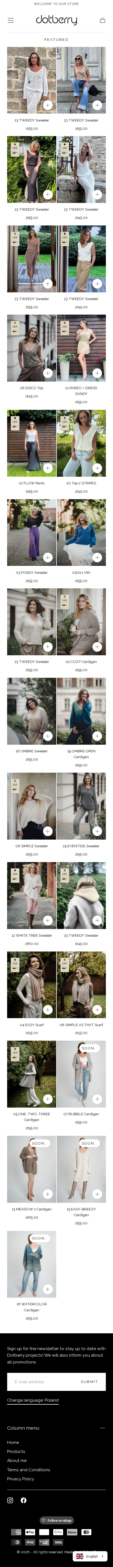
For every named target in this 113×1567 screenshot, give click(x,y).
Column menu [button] (23, 1428)
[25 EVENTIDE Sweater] (81, 806)
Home (13, 1442)
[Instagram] (10, 1500)
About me (17, 1460)
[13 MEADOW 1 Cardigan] (31, 1169)
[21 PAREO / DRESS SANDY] (81, 348)
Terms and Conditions (28, 1469)
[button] (10, 20)
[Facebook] (24, 1500)
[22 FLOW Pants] (31, 443)
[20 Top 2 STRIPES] (81, 443)
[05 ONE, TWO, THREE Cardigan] (31, 1074)
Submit (89, 1382)
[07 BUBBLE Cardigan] (81, 1074)
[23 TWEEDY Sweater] (31, 80)
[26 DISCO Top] (31, 348)
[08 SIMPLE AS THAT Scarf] (81, 985)
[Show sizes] (48, 105)
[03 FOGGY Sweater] (31, 532)
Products (16, 1451)
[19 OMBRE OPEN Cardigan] (81, 711)
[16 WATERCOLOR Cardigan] (31, 1264)
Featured (56, 40)
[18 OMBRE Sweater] (31, 711)
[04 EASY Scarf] (31, 985)
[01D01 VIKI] (81, 532)
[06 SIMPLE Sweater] (31, 806)
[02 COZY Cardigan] (81, 621)
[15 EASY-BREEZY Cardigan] (81, 1169)
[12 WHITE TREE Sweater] (31, 895)
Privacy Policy (20, 1478)
